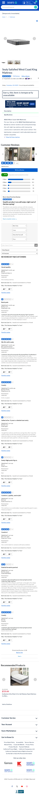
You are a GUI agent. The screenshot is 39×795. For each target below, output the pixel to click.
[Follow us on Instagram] (27, 786)
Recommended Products (13, 665)
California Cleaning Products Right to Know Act (18, 751)
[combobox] (19, 7)
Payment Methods (24, 747)
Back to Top (19, 652)
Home (3, 17)
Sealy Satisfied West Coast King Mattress (19, 71)
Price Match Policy (9, 742)
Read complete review (9, 219)
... (7, 17)
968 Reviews (16, 76)
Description (7, 111)
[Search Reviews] (36, 245)
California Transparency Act (27, 749)
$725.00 (5, 691)
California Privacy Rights (10, 749)
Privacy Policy (30, 744)
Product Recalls (13, 747)
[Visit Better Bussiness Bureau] (19, 791)
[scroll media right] (36, 154)
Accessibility (19, 742)
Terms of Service (29, 742)
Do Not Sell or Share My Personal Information (19, 753)
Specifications (8, 114)
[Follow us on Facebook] (12, 786)
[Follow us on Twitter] (17, 786)
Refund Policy (8, 744)
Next (19, 656)
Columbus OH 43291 (12, 85)
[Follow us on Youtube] (22, 786)
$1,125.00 (5, 689)
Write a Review (26, 76)
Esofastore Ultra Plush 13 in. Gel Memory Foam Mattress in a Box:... (19, 695)
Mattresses (12, 17)
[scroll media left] (3, 154)
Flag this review (5, 292)
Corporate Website (19, 744)
